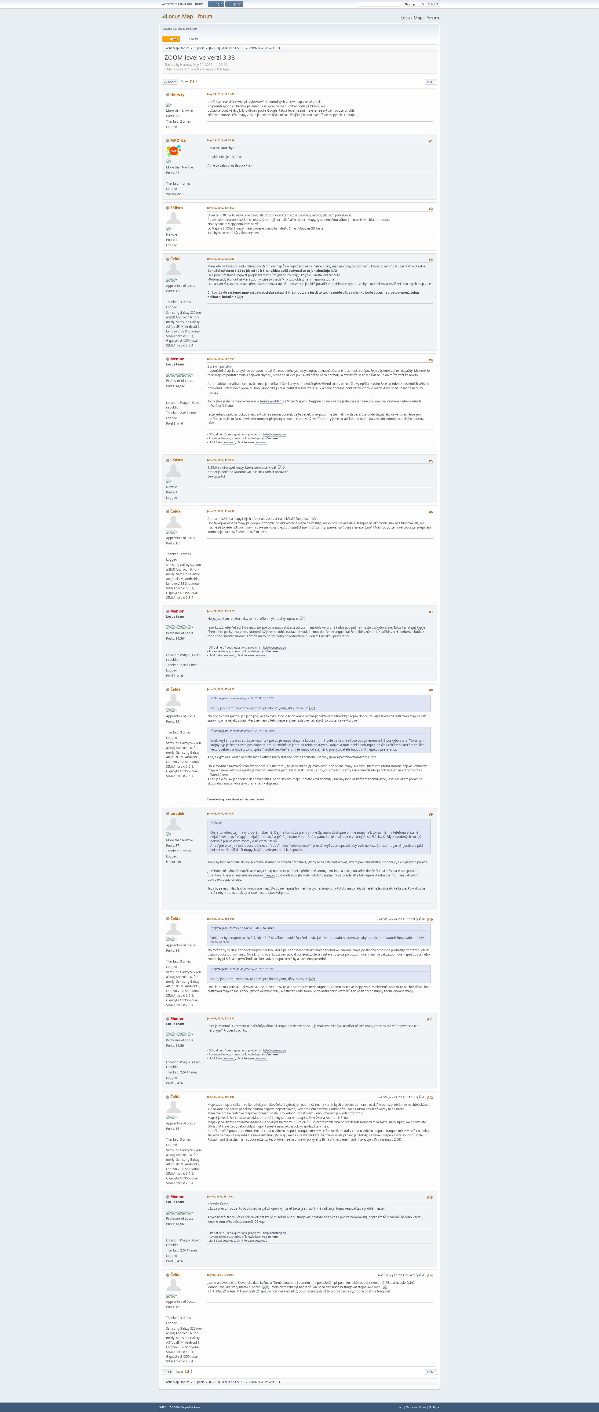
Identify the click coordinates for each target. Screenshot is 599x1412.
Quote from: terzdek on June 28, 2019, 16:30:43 (244, 928)
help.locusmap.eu (274, 434)
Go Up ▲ (434, 1407)
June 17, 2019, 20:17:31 (220, 359)
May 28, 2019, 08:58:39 (220, 140)
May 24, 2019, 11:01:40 (220, 94)
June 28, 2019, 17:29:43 (220, 1018)
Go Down (170, 81)
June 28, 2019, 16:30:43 (220, 813)
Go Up (168, 1372)
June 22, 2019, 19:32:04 (220, 460)
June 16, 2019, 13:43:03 (220, 207)
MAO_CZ (178, 140)
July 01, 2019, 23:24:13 (220, 1275)
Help (400, 1407)
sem (222, 1221)
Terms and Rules (416, 1407)
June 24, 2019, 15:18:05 (220, 611)
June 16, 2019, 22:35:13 (220, 258)
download (229, 442)
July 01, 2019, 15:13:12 (220, 1196)
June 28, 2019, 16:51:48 (220, 918)
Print (431, 81)
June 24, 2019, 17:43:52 (220, 689)
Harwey (177, 94)
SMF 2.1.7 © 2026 (169, 1407)
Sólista (176, 207)
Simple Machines (190, 1407)
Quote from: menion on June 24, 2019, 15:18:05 (244, 698)
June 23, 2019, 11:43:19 (220, 511)
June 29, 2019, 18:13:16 (220, 1096)
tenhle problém (271, 401)
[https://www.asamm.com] (168, 397)
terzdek (260, 799)
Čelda (175, 258)
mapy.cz (260, 871)
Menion (177, 358)
